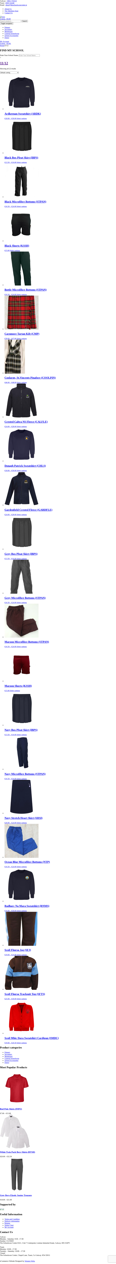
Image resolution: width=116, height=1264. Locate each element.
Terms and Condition (12, 1219)
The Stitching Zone (11, 11)
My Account (4, 41)
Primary (7, 27)
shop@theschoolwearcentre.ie (16, 5)
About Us (8, 9)
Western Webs (30, 1261)
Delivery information (12, 1221)
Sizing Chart (9, 1225)
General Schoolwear (12, 34)
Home (2, 46)
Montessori (8, 31)
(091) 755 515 (5, 1245)
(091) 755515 (12, 1)
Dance (7, 38)
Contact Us (9, 13)
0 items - (5, 19)
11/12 (4, 63)
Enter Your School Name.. (9, 55)
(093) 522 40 (4, 1257)
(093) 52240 (9, 3)
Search (24, 21)
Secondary (8, 29)
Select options (22, 118)
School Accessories (11, 36)
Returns (7, 1223)
